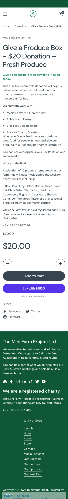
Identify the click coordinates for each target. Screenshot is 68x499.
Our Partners (32, 464)
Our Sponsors (33, 469)
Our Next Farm (33, 474)
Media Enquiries (34, 454)
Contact (29, 449)
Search (28, 428)
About (28, 438)
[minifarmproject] (33, 14)
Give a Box (20, 26)
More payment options (34, 296)
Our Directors (32, 459)
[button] (61, 14)
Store (27, 443)
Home (6, 26)
